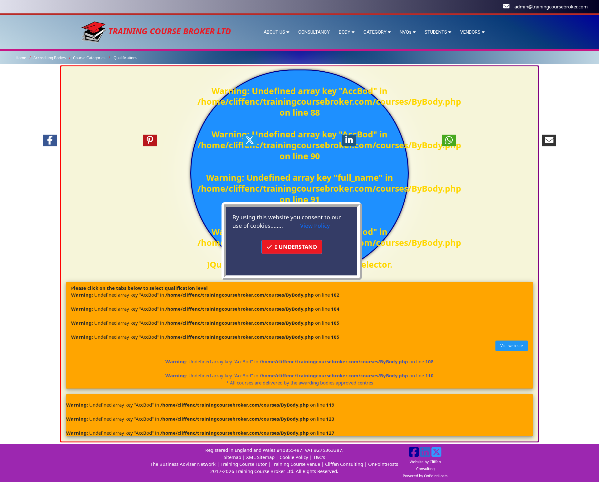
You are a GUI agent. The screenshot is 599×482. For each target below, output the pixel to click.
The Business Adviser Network (183, 464)
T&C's (319, 457)
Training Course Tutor (244, 464)
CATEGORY (375, 32)
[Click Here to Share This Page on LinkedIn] (349, 140)
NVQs (406, 32)
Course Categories (89, 57)
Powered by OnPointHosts (425, 476)
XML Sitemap (260, 457)
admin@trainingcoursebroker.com (551, 6)
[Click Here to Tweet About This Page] (250, 140)
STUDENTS (436, 32)
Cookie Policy (294, 457)
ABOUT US (275, 32)
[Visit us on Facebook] (414, 454)
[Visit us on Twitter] (436, 454)
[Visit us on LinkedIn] (425, 454)
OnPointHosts (383, 464)
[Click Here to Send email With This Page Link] (549, 140)
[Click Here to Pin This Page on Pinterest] (150, 140)
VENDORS (471, 32)
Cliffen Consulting (344, 464)
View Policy (315, 225)
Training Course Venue (296, 464)
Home (21, 57)
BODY (345, 32)
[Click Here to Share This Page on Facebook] (50, 140)
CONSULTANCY (314, 32)
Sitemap (232, 457)
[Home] (93, 31)
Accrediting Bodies (49, 57)
